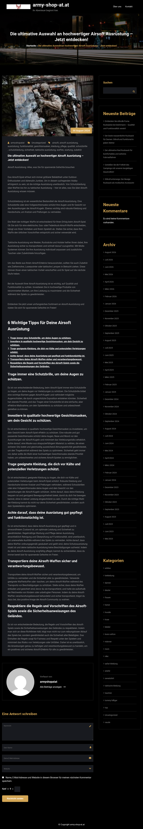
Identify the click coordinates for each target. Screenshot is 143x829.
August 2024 (110, 429)
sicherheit (29, 150)
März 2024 (109, 465)
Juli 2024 (109, 436)
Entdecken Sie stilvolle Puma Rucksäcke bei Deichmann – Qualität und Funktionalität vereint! (119, 124)
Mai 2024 (109, 450)
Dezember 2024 (111, 399)
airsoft (55, 142)
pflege (63, 146)
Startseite (31, 45)
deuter (107, 590)
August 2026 (110, 252)
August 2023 (110, 517)
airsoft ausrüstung (69, 142)
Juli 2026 (109, 260)
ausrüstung (13, 146)
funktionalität (26, 146)
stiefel (107, 671)
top (106, 708)
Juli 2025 (109, 348)
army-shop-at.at (51, 5)
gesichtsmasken (42, 146)
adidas (108, 568)
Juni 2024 (109, 443)
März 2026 (109, 289)
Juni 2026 (109, 267)
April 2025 (109, 370)
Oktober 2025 (111, 326)
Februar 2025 (111, 384)
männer (108, 641)
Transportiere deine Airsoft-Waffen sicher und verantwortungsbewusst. (46, 359)
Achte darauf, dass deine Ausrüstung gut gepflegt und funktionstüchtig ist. (47, 356)
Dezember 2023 (111, 487)
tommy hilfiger (111, 700)
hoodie (108, 612)
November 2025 (112, 318)
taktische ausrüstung (45, 150)
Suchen (107, 82)
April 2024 (109, 458)
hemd (107, 605)
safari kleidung (111, 664)
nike (106, 656)
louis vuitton (110, 634)
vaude (107, 722)
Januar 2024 (110, 480)
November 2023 (112, 495)
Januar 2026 (110, 304)
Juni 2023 (109, 531)
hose (107, 619)
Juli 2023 (109, 524)
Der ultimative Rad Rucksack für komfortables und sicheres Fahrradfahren (117, 153)
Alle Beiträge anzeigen (51, 687)
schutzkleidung (16, 150)
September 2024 (112, 421)
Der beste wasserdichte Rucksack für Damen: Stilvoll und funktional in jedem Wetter (118, 139)
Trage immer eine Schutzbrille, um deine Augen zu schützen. (40, 338)
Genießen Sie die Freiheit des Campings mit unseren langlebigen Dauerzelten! (118, 168)
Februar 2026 (111, 296)
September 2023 (112, 509)
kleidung (55, 146)
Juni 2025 (109, 355)
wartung (69, 150)
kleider (107, 627)
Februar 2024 (111, 473)
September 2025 (112, 333)
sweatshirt (109, 678)
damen (108, 583)
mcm (107, 649)
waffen (60, 150)
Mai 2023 (109, 539)
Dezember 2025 (111, 311)
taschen (108, 693)
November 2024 (112, 406)
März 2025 (109, 377)
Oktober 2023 (111, 502)
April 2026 (109, 282)
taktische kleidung (113, 686)
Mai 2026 (109, 274)
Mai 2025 (109, 362)
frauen (108, 597)
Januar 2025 (110, 392)
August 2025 (110, 340)
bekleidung (109, 575)
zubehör (78, 150)
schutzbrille (81, 146)
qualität (71, 146)
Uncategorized (39, 142)
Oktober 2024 (111, 414)
